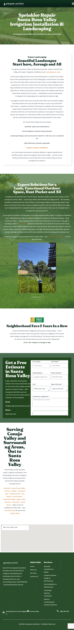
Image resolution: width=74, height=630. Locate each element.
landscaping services (52, 72)
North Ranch (17, 497)
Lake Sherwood (10, 510)
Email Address (37, 373)
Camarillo (7, 488)
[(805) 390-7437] (58, 611)
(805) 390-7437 (64, 611)
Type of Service (56, 384)
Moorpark (15, 502)
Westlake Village (9, 499)
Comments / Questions (40, 396)
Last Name (55, 362)
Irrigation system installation (37, 148)
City (34, 384)
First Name (36, 362)
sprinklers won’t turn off (56, 237)
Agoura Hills (21, 499)
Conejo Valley (14, 513)
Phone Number (56, 373)
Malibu (14, 491)
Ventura (7, 491)
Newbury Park (15, 494)
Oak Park (8, 502)
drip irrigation (22, 224)
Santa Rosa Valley (18, 488)
